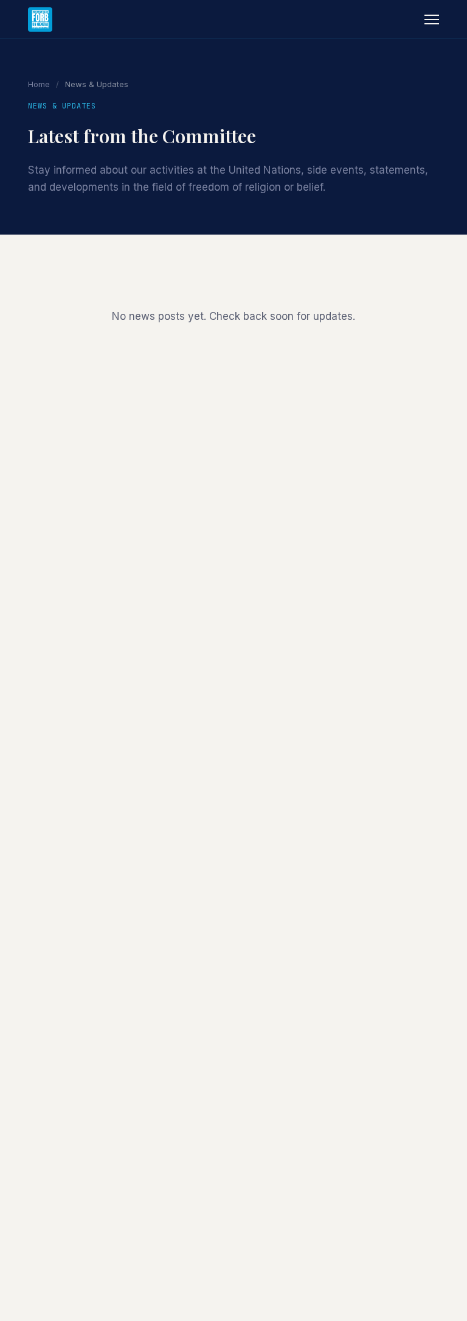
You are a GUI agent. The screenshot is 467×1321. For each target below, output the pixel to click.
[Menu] (431, 19)
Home (39, 84)
